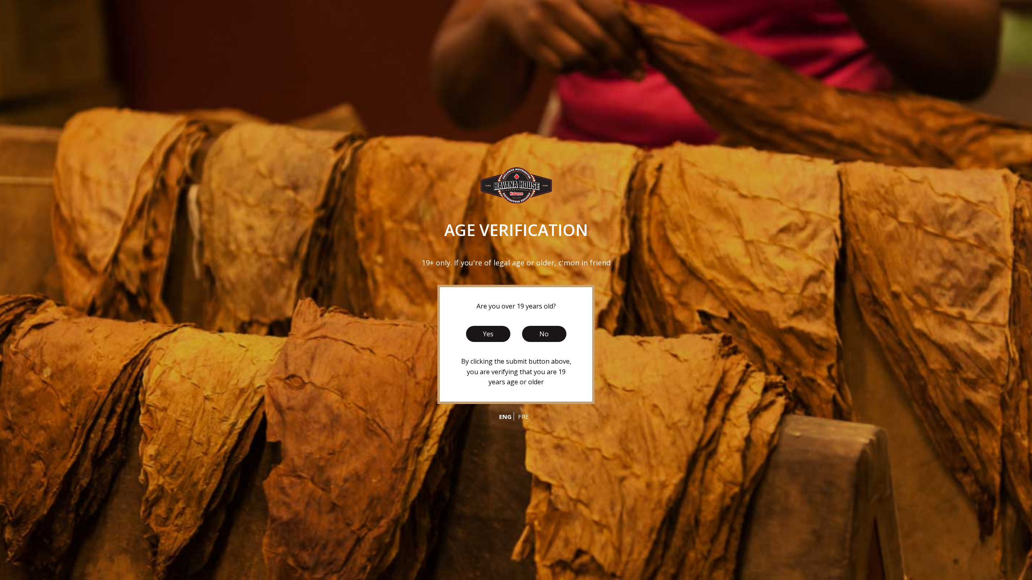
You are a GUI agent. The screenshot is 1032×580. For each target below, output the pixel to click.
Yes (488, 333)
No (544, 333)
